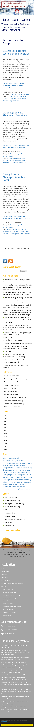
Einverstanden (17, 724)
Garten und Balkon (10, 388)
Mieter (11, 480)
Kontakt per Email (10, 633)
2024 (5, 418)
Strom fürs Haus (11, 510)
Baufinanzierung (9, 461)
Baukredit (19, 460)
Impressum (5, 577)
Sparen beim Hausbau (22, 234)
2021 (5, 428)
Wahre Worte (9, 525)
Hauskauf (29, 477)
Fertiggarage (16, 160)
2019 (5, 434)
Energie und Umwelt (11, 382)
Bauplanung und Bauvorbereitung (15, 379)
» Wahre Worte (6, 615)
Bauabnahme (14, 458)
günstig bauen (24, 231)
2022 (5, 424)
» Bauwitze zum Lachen (8, 612)
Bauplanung (7, 160)
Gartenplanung (16, 474)
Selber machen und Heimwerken (15, 397)
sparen (14, 486)
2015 (5, 446)
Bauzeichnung (20, 465)
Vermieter (6, 489)
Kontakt (4, 574)
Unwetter (22, 486)
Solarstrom (21, 484)
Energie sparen (8, 470)
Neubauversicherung (12, 500)
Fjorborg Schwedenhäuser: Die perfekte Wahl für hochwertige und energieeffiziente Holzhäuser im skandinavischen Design (17, 312)
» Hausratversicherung (8, 598)
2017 (5, 440)
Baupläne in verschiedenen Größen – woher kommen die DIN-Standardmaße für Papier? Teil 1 (17, 327)
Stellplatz (16, 101)
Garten (5, 472)
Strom (18, 486)
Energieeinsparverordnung (23, 468)
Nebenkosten (18, 482)
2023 (5, 421)
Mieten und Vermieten (11, 394)
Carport (5, 98)
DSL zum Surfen (10, 516)
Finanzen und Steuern (11, 385)
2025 (5, 415)
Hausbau (6, 234)
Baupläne (6, 465)
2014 (5, 449)
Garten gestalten (13, 472)
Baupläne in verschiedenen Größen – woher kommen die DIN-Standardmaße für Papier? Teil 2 (17, 320)
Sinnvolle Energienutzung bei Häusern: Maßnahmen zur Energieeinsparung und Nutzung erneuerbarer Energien (17, 300)
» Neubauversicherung (8, 592)
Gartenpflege (7, 475)
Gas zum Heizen (10, 513)
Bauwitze (8, 522)
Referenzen (5, 571)
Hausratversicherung (12, 507)
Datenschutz (5, 580)
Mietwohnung (8, 482)
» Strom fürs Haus (7, 601)
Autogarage (11, 158)
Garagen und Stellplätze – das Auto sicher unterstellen (16, 52)
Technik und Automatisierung (14, 404)
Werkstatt (22, 162)
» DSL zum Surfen (7, 609)
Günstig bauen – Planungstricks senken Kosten (14, 177)
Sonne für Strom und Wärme (15, 519)
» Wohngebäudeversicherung (10, 595)
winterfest (27, 489)
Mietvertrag (26, 480)
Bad (9, 458)
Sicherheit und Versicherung (20, 94)
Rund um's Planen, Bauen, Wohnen (12, 583)
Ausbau (5, 458)
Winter (21, 489)
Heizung (6, 480)
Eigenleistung (7, 231)
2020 (5, 431)
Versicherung (15, 489)
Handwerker (6, 477)
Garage (11, 98)
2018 (5, 437)
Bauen (21, 458)
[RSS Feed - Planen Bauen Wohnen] (10, 261)
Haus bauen (22, 477)
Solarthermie (7, 486)
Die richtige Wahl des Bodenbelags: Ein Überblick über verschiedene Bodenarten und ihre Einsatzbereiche (17, 287)
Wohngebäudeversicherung (14, 504)
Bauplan (18, 463)
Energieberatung (8, 468)
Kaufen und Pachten (10, 391)
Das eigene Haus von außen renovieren (18, 343)
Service (3, 586)
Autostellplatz (11, 96)
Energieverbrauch (20, 470)
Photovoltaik (26, 482)
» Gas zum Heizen (7, 604)
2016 (5, 443)
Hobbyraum (7, 162)
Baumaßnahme (12, 229)
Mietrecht (18, 480)
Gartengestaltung (24, 472)
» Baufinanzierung (7, 589)
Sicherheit (15, 162)
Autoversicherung (23, 96)
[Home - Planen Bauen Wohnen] (5, 261)
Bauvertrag (12, 465)
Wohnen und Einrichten (12, 407)
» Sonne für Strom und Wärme (11, 606)
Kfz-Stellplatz (19, 98)
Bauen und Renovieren (11, 376)
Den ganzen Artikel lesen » (14, 86)
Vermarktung (9, 351)
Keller (12, 234)
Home (3, 569)
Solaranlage (13, 484)
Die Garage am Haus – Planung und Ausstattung (15, 114)
